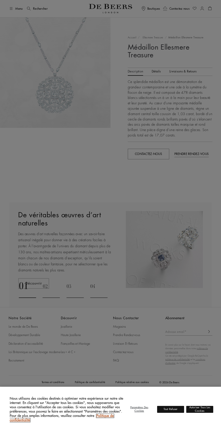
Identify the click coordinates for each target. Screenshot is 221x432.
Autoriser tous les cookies (199, 409)
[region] (110, 409)
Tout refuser (171, 409)
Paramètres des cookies (139, 409)
